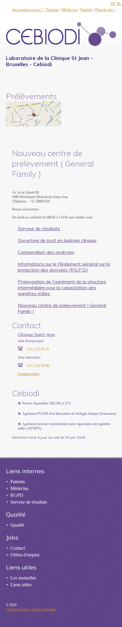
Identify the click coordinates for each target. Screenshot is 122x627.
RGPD (16, 495)
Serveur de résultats (39, 228)
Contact (17, 548)
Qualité (86, 9)
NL (118, 3)
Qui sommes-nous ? (27, 9)
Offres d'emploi (24, 554)
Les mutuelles (23, 577)
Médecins (69, 9)
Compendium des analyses (46, 252)
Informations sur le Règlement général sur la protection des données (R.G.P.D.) (64, 267)
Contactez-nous (28, 374)
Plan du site (104, 9)
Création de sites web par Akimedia (30, 609)
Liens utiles (21, 584)
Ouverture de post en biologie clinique (57, 240)
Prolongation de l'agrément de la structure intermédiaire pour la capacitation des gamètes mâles (62, 287)
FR (112, 3)
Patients (52, 9)
